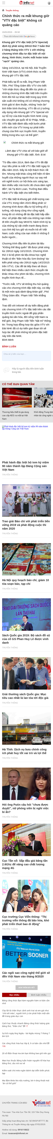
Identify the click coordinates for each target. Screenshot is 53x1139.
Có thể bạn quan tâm (18, 384)
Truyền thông (12, 10)
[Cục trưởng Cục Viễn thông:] (26, 896)
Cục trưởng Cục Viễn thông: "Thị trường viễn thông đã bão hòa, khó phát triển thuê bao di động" (25, 920)
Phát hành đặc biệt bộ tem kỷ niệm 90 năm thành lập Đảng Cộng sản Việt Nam (25, 466)
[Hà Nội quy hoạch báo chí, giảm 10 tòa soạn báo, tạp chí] (26, 559)
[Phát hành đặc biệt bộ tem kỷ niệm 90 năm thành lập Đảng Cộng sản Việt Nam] (26, 441)
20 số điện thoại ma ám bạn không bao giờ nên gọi (26, 1053)
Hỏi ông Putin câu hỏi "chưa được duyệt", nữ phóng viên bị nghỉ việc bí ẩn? (25, 808)
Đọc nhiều (14, 995)
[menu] (4, 3)
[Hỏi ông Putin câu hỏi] (26, 784)
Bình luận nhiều (38, 995)
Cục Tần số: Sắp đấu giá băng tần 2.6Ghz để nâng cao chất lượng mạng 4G (24, 864)
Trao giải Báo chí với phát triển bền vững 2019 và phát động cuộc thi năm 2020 (26, 525)
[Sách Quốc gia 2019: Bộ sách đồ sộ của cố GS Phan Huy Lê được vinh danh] (26, 614)
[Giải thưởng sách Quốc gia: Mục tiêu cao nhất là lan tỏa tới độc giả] (26, 673)
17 (26, 1026)
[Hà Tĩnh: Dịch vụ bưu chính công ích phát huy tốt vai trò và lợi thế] (26, 728)
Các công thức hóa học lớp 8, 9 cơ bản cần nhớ (24, 1043)
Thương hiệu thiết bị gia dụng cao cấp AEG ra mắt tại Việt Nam (15, 415)
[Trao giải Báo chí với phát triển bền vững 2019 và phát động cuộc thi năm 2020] (26, 500)
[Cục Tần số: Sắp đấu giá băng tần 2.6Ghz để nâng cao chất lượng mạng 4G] (26, 840)
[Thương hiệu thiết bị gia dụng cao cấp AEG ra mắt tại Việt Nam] (17, 397)
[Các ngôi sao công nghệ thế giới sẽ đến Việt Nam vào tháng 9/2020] (26, 952)
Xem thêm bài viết (26, 988)
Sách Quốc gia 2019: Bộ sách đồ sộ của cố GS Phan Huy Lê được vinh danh (26, 639)
